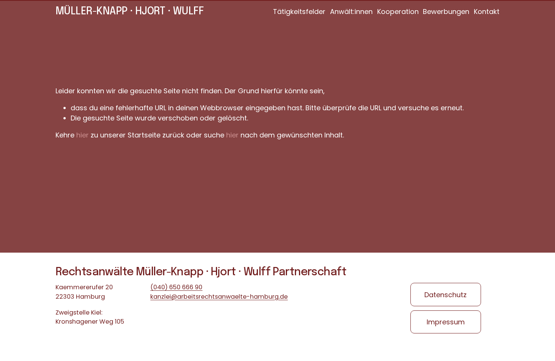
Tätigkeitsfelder (299, 11)
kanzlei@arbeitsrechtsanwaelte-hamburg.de (219, 296)
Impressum (446, 322)
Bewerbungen (446, 11)
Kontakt (486, 11)
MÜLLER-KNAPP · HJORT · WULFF (129, 11)
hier (82, 135)
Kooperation (398, 11)
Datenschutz (445, 294)
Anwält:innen (351, 11)
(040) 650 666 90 (176, 287)
